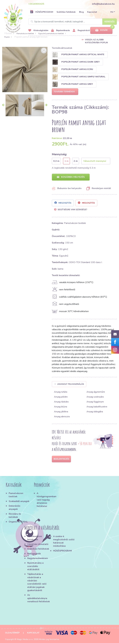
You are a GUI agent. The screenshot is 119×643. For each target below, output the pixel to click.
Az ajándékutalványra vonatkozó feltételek (38, 598)
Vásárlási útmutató (37, 544)
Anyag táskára (61, 401)
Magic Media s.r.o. (25, 639)
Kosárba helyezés (73, 177)
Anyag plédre (61, 396)
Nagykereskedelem (37, 558)
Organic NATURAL (18, 521)
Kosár (104, 30)
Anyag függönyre (95, 401)
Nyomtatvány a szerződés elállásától (35, 566)
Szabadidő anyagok (19, 501)
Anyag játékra (61, 411)
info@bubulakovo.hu (103, 4)
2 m (76, 161)
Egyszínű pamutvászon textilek (51, 33)
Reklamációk (34, 553)
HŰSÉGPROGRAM (44, 12)
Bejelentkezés (63, 30)
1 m (66, 161)
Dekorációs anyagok (14, 507)
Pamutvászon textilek (25, 33)
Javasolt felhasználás (70, 384)
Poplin (7, 37)
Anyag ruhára (60, 391)
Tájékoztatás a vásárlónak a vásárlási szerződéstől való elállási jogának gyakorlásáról (36, 582)
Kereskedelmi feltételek (34, 538)
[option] (24, 69)
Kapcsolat (92, 12)
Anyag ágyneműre (95, 391)
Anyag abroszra (62, 416)
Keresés (109, 21)
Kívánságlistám (40, 30)
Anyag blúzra (60, 406)
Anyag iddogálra (94, 411)
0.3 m (56, 161)
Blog (81, 12)
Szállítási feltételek (66, 12)
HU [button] (111, 12)
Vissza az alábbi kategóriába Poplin (96, 41)
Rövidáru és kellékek (15, 515)
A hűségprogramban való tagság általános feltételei (46, 500)
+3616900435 (36, 4)
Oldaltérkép (12, 632)
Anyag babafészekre (96, 406)
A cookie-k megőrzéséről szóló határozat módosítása (63, 541)
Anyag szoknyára (95, 396)
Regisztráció (83, 30)
